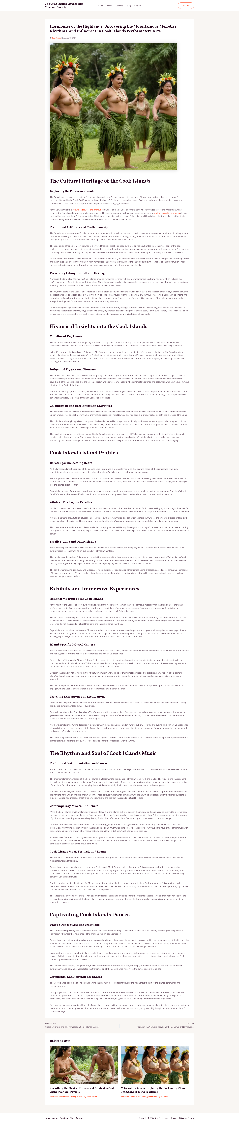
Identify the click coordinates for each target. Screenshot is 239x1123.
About (109, 5)
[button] (186, 5)
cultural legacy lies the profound (87, 209)
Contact (137, 5)
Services (119, 5)
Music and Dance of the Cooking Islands (66, 1096)
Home (100, 5)
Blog (129, 5)
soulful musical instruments (167, 213)
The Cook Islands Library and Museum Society (64, 5)
